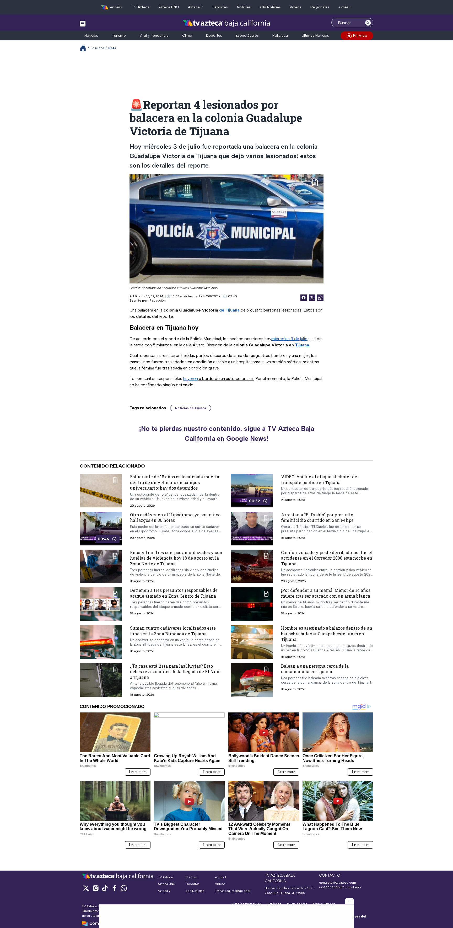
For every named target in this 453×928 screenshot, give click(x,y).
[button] (349, 901)
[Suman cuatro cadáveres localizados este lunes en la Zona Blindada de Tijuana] (101, 642)
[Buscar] (368, 22)
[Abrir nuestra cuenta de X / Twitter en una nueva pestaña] (86, 888)
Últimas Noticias (315, 35)
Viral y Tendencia (154, 35)
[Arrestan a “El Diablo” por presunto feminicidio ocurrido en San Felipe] (252, 528)
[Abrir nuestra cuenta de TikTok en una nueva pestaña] (105, 888)
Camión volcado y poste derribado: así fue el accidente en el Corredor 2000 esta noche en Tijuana (327, 558)
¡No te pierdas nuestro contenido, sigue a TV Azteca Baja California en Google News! (226, 433)
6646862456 (329, 887)
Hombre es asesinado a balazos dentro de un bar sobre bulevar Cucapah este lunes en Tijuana (326, 633)
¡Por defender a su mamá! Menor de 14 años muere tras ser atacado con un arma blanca (325, 593)
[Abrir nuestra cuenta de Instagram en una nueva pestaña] (95, 888)
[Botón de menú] (82, 23)
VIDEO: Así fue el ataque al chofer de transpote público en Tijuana (319, 479)
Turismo (119, 35)
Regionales (319, 7)
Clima (187, 35)
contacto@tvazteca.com (337, 882)
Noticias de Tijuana (190, 408)
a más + (345, 7)
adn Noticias (270, 7)
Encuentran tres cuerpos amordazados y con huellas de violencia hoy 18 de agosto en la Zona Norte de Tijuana (176, 558)
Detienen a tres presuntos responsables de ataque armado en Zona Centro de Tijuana (174, 593)
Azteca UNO (168, 7)
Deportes (220, 7)
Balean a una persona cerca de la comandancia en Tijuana (315, 668)
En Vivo (360, 35)
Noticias (244, 7)
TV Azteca (140, 7)
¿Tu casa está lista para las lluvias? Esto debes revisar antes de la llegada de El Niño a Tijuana (175, 671)
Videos (295, 7)
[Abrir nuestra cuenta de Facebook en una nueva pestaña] (114, 888)
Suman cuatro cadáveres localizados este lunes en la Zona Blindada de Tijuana (173, 630)
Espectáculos (247, 35)
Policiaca (280, 35)
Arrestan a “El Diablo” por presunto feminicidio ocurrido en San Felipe (317, 517)
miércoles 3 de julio (289, 338)
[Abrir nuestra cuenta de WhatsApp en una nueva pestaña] (124, 888)
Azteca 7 (195, 7)
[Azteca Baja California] (226, 23)
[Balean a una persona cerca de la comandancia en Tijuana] (252, 680)
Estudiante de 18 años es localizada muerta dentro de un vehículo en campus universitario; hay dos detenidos (174, 482)
